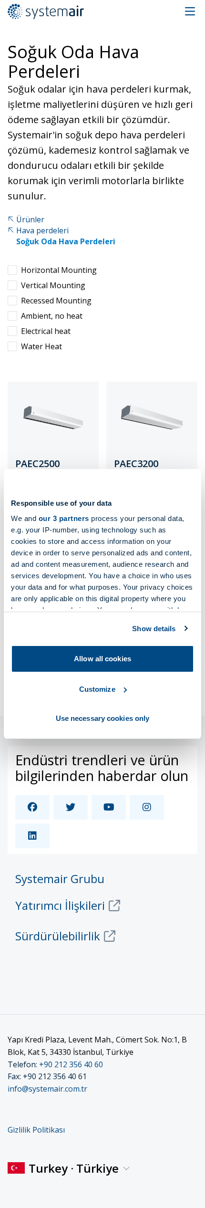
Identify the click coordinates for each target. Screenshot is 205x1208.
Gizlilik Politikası (36, 1130)
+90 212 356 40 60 (71, 1064)
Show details (153, 629)
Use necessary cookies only (103, 718)
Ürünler (30, 219)
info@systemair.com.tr (47, 1088)
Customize (97, 689)
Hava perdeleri (42, 230)
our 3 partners (64, 518)
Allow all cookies (102, 659)
